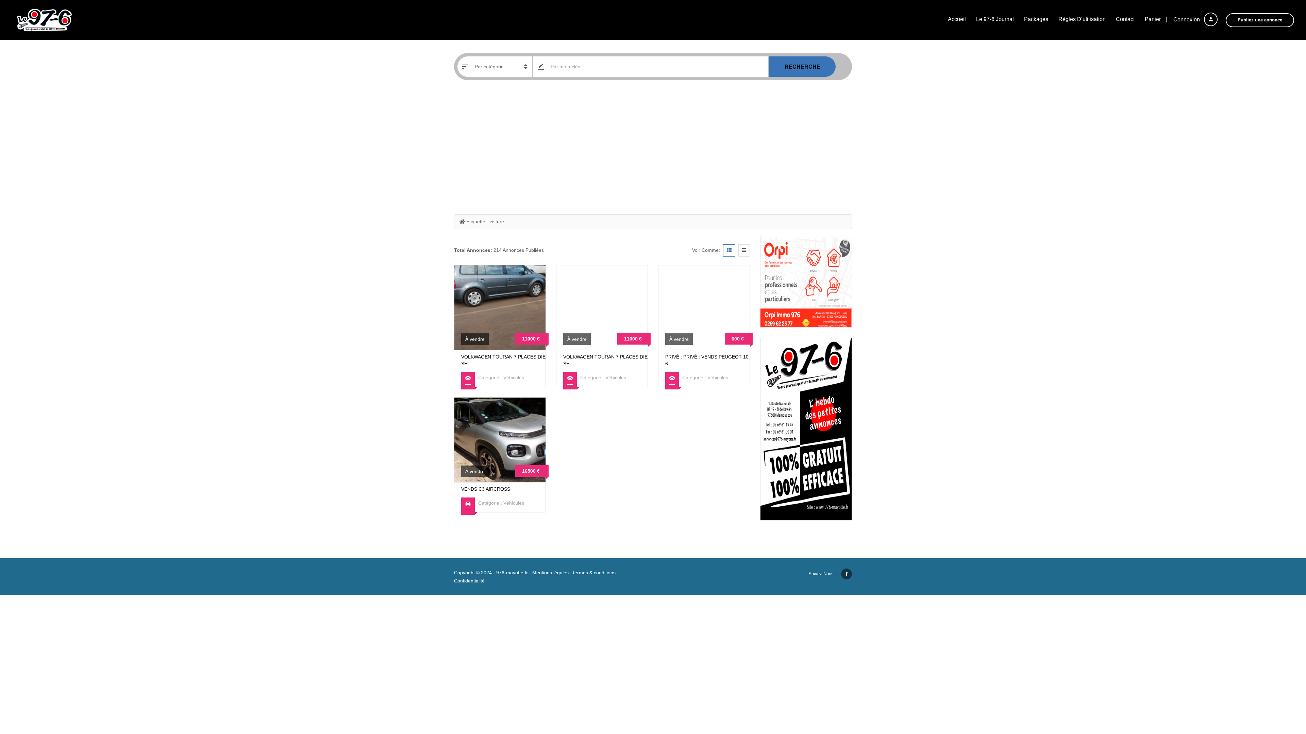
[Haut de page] (1283, 691)
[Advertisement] (653, 144)
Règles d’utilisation (1082, 19)
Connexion (1187, 19)
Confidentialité (469, 580)
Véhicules (513, 377)
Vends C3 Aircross (485, 489)
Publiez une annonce (1260, 19)
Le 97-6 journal (995, 19)
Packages (1036, 19)
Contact (1125, 19)
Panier (1153, 19)
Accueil (957, 19)
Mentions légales (550, 572)
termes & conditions (594, 572)
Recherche (802, 67)
